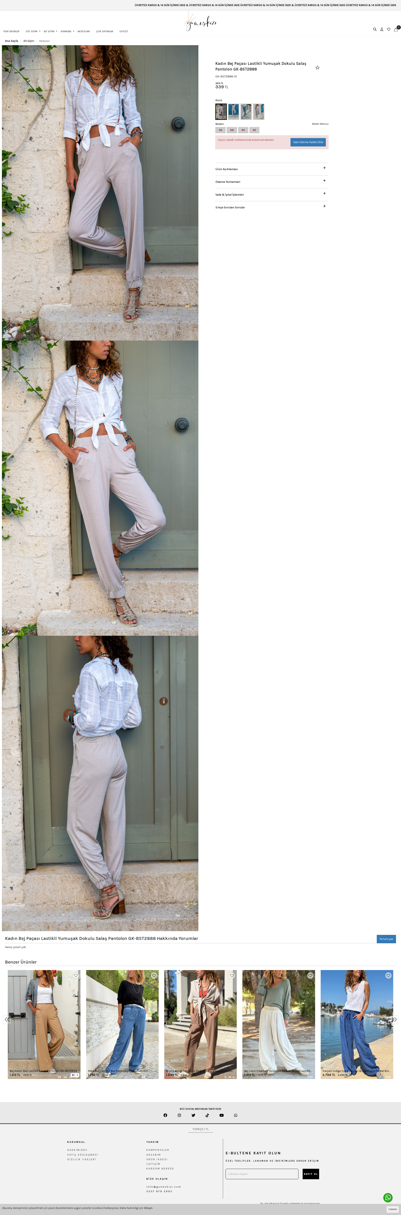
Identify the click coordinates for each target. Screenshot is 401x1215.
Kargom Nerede (160, 1168)
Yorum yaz (386, 939)
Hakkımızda (77, 1149)
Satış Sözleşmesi (82, 1154)
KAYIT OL (311, 1174)
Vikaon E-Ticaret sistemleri (284, 1203)
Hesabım (153, 1154)
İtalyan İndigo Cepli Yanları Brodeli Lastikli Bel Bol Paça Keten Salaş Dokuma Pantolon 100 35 (355, 1071)
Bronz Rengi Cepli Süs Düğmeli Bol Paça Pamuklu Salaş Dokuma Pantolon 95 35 (199, 1071)
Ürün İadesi (157, 1159)
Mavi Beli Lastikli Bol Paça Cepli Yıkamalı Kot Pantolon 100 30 (118, 1071)
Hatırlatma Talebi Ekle (308, 142)
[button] (272, 168)
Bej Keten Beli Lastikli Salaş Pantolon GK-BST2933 (43, 1071)
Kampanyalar (157, 1149)
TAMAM (392, 1209)
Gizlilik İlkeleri (81, 1159)
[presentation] (7, 1020)
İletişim (153, 1163)
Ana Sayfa (11, 40)
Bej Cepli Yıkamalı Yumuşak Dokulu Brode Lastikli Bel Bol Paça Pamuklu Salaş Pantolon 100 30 (277, 1071)
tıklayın (148, 1208)
